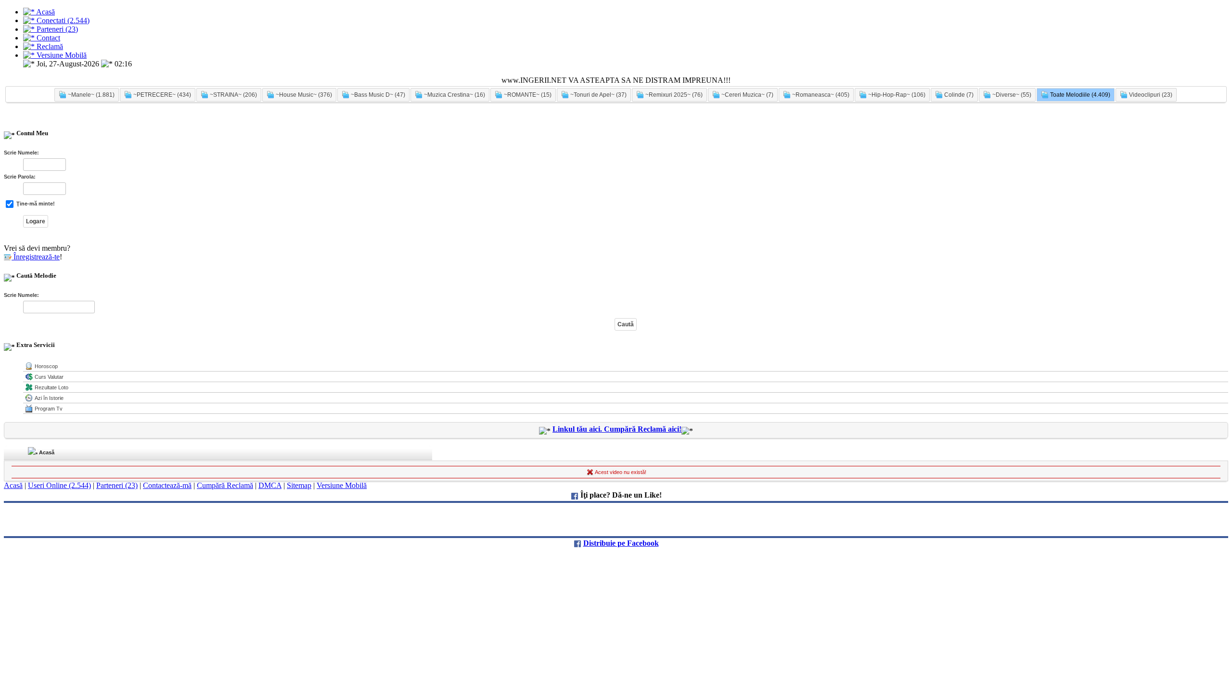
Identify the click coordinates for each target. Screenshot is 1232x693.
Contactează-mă (167, 485)
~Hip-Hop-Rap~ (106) (896, 94)
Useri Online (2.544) (59, 485)
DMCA (270, 485)
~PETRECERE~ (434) (161, 94)
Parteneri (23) (117, 485)
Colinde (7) (958, 94)
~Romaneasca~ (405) (820, 94)
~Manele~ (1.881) (90, 94)
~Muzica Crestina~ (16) (454, 94)
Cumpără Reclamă (225, 485)
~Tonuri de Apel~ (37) (598, 94)
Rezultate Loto (51, 387)
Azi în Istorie (49, 398)
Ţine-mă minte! (35, 203)
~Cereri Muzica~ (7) (746, 94)
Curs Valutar (49, 377)
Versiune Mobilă (342, 485)
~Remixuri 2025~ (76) (673, 94)
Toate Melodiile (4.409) (1079, 94)
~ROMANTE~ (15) (527, 94)
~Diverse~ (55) (1011, 94)
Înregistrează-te (36, 257)
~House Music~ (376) (303, 94)
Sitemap (299, 485)
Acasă (46, 452)
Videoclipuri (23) (1150, 94)
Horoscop (46, 366)
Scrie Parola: (20, 177)
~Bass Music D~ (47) (377, 94)
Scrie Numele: (21, 152)
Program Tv (49, 408)
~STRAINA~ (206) (232, 94)
